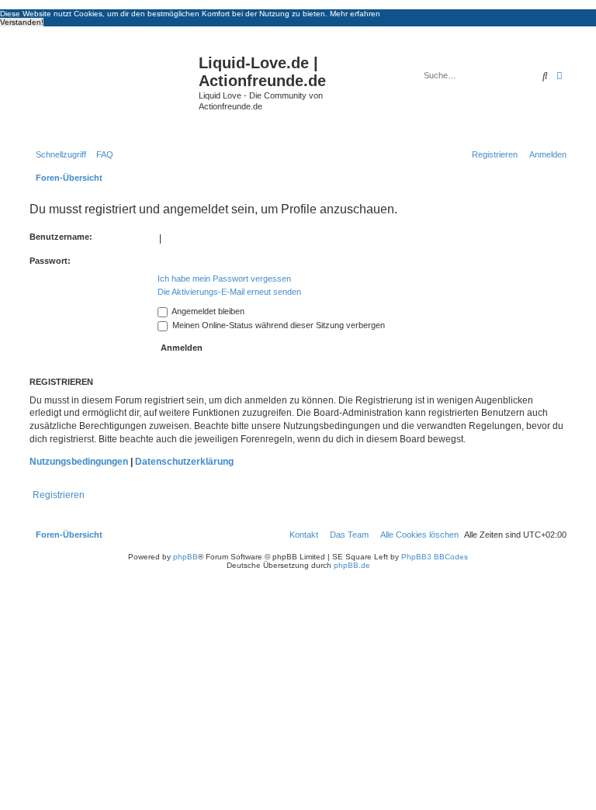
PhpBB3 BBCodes (434, 556)
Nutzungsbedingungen (78, 461)
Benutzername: (60, 236)
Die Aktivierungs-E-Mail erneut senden (229, 291)
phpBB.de (352, 565)
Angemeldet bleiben (207, 311)
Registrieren (59, 495)
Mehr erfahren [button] (355, 13)
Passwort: (50, 260)
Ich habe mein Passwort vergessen (224, 278)
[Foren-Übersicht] (112, 88)
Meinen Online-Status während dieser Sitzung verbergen (277, 325)
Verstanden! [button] (21, 22)
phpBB (185, 556)
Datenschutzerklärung (184, 461)
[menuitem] (101, 154)
